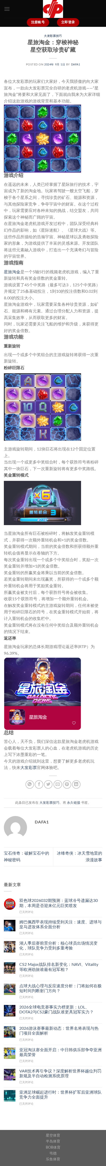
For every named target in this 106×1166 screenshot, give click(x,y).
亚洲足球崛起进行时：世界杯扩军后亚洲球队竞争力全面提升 (60, 1094)
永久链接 (73, 802)
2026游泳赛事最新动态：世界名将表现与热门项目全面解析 (59, 1030)
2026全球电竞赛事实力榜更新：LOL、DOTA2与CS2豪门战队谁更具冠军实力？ (56, 1009)
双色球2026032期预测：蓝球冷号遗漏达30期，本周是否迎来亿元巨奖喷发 (58, 903)
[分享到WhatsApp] (29, 784)
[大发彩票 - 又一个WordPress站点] (53, 9)
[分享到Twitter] (48, 784)
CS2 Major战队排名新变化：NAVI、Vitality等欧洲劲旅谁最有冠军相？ (58, 967)
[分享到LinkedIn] (76, 784)
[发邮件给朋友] (58, 784)
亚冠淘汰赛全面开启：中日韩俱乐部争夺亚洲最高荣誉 (60, 1052)
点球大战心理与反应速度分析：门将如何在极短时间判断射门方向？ (60, 988)
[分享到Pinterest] (67, 784)
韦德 (53, 1153)
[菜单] (7, 9)
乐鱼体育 (53, 1159)
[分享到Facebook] (39, 784)
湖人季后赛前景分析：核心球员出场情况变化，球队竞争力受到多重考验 (58, 945)
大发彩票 (28, 768)
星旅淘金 (12, 272)
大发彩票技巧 (53, 36)
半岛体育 (53, 1141)
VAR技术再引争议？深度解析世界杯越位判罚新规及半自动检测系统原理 (60, 1073)
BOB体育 (53, 1147)
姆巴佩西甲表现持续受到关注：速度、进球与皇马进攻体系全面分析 (60, 924)
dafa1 (75, 64)
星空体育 (53, 1135)
